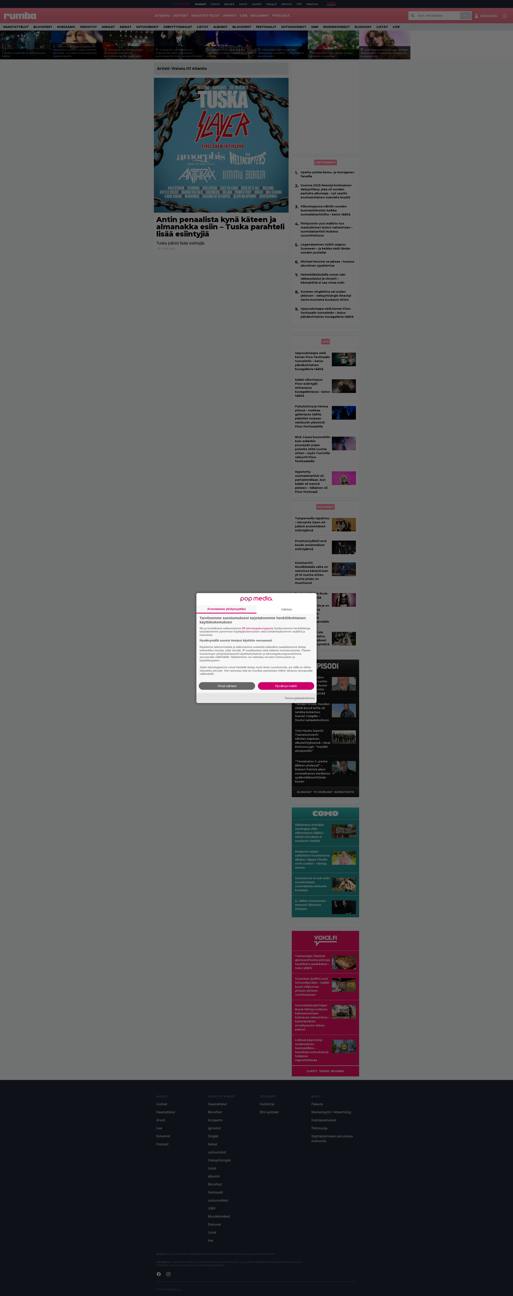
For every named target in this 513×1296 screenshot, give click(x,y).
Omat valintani (227, 686)
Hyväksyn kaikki (286, 686)
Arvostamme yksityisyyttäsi (226, 608)
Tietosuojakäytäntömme (299, 697)
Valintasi (286, 609)
